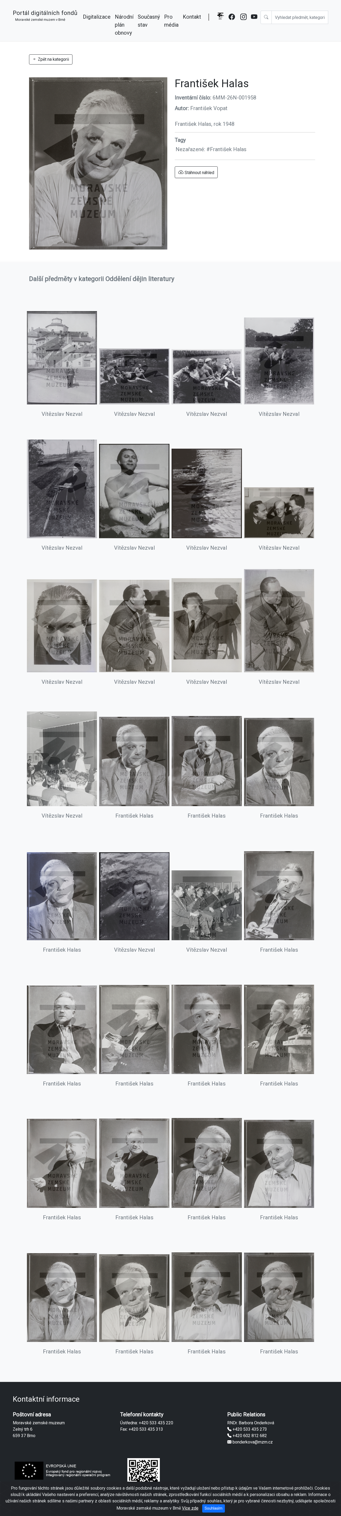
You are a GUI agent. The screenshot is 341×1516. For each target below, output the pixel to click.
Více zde (190, 1508)
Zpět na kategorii (53, 59)
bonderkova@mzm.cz (252, 1442)
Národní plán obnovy (124, 25)
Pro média (171, 21)
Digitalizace (97, 17)
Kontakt (192, 17)
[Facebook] (232, 24)
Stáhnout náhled (199, 172)
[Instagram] (243, 24)
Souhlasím (213, 1508)
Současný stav (149, 21)
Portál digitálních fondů (45, 15)
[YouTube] (254, 24)
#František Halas (226, 149)
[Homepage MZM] (220, 24)
